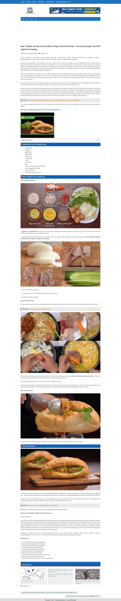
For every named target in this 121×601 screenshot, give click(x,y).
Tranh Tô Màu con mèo (27, 581)
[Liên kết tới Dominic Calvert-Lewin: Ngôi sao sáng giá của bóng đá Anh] (87, 569)
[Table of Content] (98, 140)
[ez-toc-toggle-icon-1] (97, 140)
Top (46, 53)
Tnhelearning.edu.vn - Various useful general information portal (30, 10)
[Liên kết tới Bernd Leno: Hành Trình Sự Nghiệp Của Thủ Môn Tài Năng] (60, 569)
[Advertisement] (60, 34)
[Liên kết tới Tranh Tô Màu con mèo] (33, 569)
